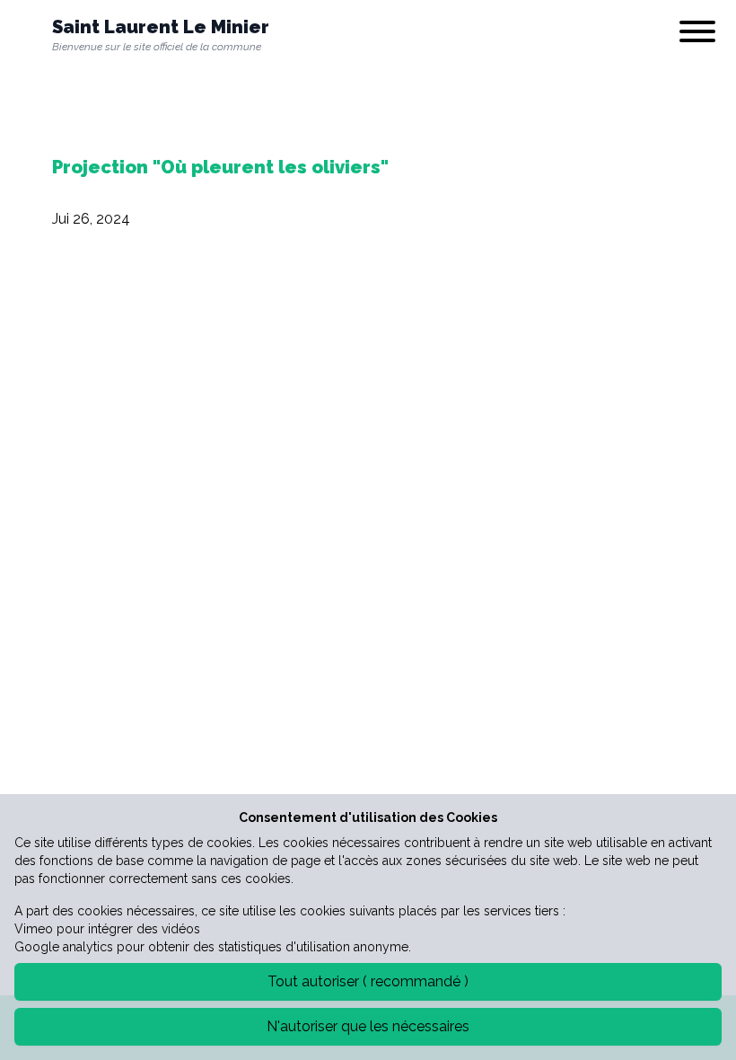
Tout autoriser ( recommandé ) (368, 981)
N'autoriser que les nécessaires (368, 1026)
